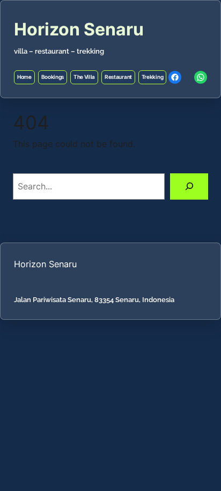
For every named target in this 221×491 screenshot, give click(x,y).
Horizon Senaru (79, 29)
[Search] (189, 186)
